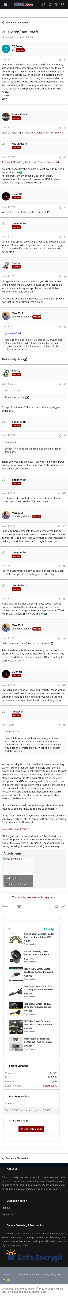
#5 (64, 237)
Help (60, 1274)
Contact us (8, 1214)
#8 (64, 384)
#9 (64, 435)
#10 (64, 493)
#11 (64, 526)
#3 (64, 157)
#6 (64, 276)
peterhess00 (50, 1085)
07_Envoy (10, 36)
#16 (64, 724)
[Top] (4, 1279)
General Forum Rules (28, 1274)
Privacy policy (48, 1274)
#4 (64, 207)
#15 (64, 685)
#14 (64, 638)
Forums (6, 1207)
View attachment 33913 (15, 829)
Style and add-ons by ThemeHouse (27, 1291)
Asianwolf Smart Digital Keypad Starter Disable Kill (30, 162)
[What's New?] (56, 4)
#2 (64, 127)
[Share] (60, 59)
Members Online (19, 1096)
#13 (64, 599)
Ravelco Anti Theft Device (48, 132)
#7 (65, 326)
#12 (64, 565)
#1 (65, 59)
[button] (5, 4)
